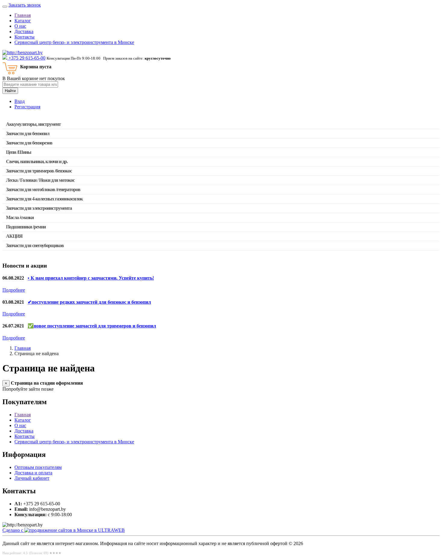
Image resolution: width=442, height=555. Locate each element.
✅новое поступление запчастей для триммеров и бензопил (92, 325)
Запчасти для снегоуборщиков (35, 245)
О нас (20, 26)
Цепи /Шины (18, 152)
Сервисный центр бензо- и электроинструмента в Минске (74, 42)
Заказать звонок (24, 5)
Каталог (22, 20)
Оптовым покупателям (38, 467)
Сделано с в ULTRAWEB (63, 530)
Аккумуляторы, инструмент (33, 124)
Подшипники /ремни (26, 226)
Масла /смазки (20, 217)
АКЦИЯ (14, 236)
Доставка (23, 31)
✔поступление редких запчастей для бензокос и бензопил (89, 302)
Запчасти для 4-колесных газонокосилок (44, 198)
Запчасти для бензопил (27, 133)
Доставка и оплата (33, 472)
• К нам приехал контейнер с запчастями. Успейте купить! (91, 278)
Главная (22, 15)
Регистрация (27, 106)
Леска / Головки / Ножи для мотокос (40, 180)
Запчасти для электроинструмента (39, 208)
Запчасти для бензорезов (29, 142)
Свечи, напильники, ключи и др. (37, 161)
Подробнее (13, 290)
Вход (19, 101)
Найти (10, 90)
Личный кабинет (31, 478)
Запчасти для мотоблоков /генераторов (43, 189)
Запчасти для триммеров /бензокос (39, 170)
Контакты (24, 36)
